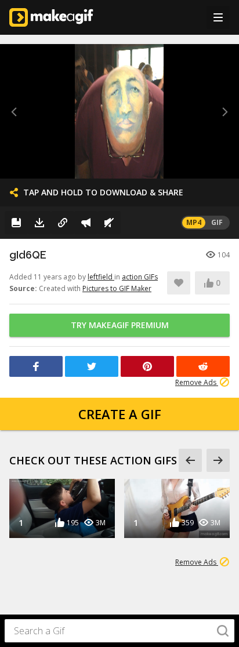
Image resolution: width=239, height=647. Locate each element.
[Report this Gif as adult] (85, 222)
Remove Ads (196, 382)
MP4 (193, 222)
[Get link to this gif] (62, 222)
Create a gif (119, 414)
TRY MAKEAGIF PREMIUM (120, 324)
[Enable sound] (109, 222)
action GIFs (140, 277)
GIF (217, 222)
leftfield (101, 277)
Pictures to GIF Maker (116, 288)
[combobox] (119, 630)
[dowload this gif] (39, 222)
